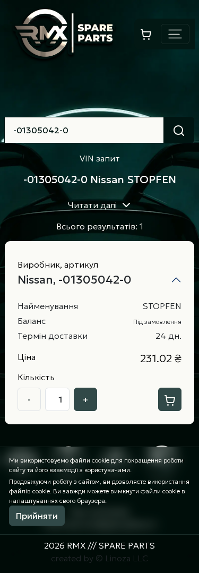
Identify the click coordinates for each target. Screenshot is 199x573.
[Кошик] (146, 33)
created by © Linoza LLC (99, 558)
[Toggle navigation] (175, 34)
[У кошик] (169, 399)
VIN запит (100, 158)
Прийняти (37, 515)
